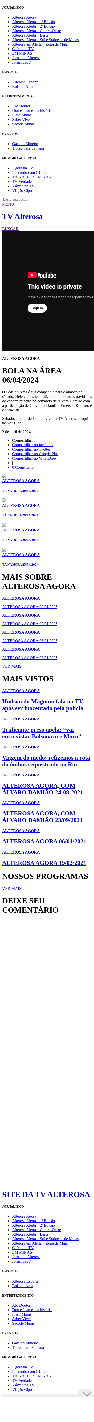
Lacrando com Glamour (31, 172)
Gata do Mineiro (25, 143)
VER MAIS (11, 666)
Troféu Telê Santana (28, 148)
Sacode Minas (23, 124)
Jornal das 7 (21, 62)
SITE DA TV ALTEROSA (46, 1194)
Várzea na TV (23, 186)
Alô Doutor (21, 106)
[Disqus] (47, 987)
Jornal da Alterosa (26, 58)
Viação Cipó (22, 190)
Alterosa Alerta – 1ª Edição (33, 22)
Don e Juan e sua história (32, 110)
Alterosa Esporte (25, 82)
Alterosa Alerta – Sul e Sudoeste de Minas (45, 40)
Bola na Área (22, 86)
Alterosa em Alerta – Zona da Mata (40, 44)
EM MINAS (22, 53)
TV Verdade (22, 181)
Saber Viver (21, 119)
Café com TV (23, 49)
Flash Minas (21, 115)
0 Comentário (23, 467)
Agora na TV (22, 168)
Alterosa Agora (24, 17)
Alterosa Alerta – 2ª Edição (33, 26)
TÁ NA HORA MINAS (31, 177)
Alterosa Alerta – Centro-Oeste (36, 31)
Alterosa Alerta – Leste (30, 35)
